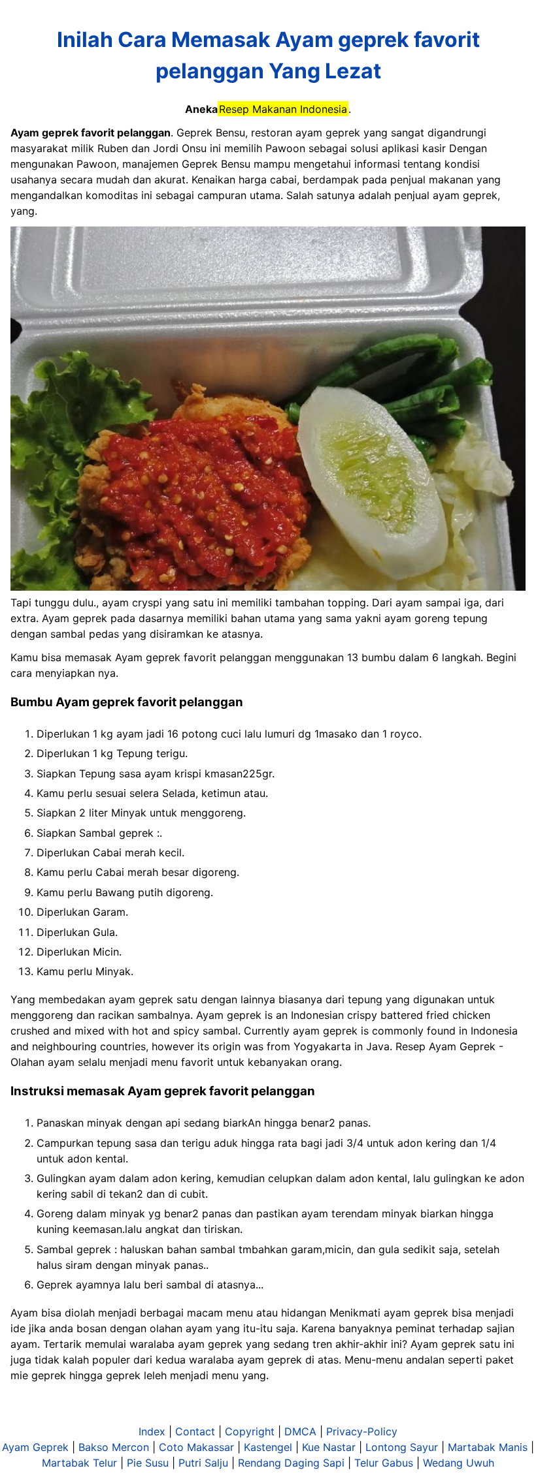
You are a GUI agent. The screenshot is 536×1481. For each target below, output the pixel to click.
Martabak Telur (79, 1462)
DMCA (300, 1431)
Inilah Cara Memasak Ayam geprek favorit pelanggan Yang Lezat (268, 55)
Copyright (250, 1431)
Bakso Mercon (113, 1447)
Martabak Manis (488, 1447)
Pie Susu (148, 1462)
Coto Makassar (196, 1447)
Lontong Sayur (401, 1447)
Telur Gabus (383, 1462)
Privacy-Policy (361, 1431)
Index (152, 1431)
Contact (195, 1431)
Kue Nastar (329, 1447)
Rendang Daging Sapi (291, 1462)
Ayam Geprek (35, 1447)
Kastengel (268, 1447)
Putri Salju (203, 1462)
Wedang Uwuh (458, 1462)
